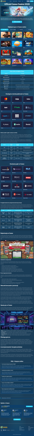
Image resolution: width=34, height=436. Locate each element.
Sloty (29, 29)
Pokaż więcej (17, 419)
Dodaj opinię (29, 406)
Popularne (4, 29)
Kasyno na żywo (12, 29)
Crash (20, 29)
